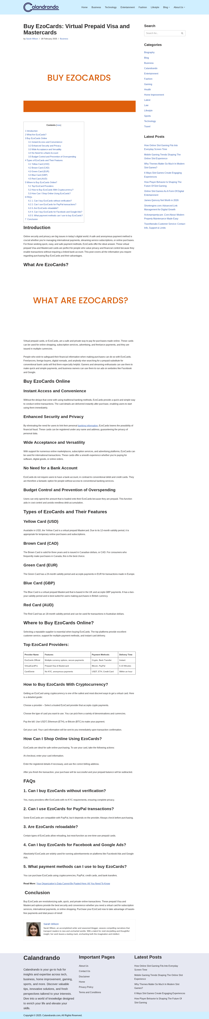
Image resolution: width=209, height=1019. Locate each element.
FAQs (28, 197)
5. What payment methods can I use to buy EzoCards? (55, 215)
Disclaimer (84, 976)
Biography (149, 52)
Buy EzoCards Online (36, 138)
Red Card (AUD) (37, 178)
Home (84, 7)
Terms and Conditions (90, 992)
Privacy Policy (86, 987)
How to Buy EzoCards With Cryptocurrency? (50, 190)
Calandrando (150, 68)
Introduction (31, 131)
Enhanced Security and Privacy (44, 145)
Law (146, 105)
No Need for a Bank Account (43, 153)
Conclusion (31, 219)
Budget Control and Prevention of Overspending (52, 156)
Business (96, 7)
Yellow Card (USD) (38, 164)
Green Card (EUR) (38, 171)
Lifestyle (155, 7)
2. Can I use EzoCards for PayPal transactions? (52, 204)
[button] (169, 7)
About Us (83, 966)
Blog (146, 58)
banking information (88, 425)
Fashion (143, 7)
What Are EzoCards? (35, 134)
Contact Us (84, 971)
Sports (147, 116)
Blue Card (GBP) (37, 175)
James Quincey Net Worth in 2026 (161, 200)
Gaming (148, 84)
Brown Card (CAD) (38, 167)
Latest (147, 100)
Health (147, 89)
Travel (147, 126)
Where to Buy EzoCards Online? (41, 182)
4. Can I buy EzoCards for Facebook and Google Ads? (55, 212)
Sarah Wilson (32, 39)
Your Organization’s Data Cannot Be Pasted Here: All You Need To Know (73, 883)
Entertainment (128, 7)
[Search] (182, 33)
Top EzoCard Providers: (41, 186)
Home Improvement (154, 95)
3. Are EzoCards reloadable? (43, 208)
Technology (111, 7)
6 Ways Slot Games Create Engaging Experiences (159, 993)
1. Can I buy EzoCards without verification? (50, 200)
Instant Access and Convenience (45, 142)
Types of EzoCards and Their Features (44, 160)
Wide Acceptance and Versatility (44, 149)
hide (59, 125)
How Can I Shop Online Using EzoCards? (49, 193)
